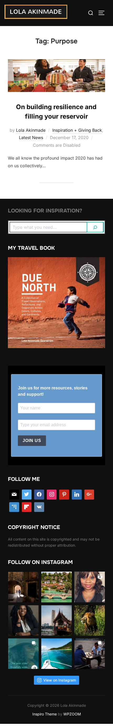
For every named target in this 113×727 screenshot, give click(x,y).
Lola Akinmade (30, 130)
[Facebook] (39, 494)
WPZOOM (72, 714)
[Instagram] (51, 494)
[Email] (14, 494)
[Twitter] (26, 494)
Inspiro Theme (44, 714)
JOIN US (32, 440)
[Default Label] (14, 507)
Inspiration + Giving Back (77, 130)
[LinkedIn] (76, 494)
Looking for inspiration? (45, 210)
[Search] (95, 227)
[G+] (89, 494)
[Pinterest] (64, 494)
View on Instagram (59, 680)
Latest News (31, 137)
